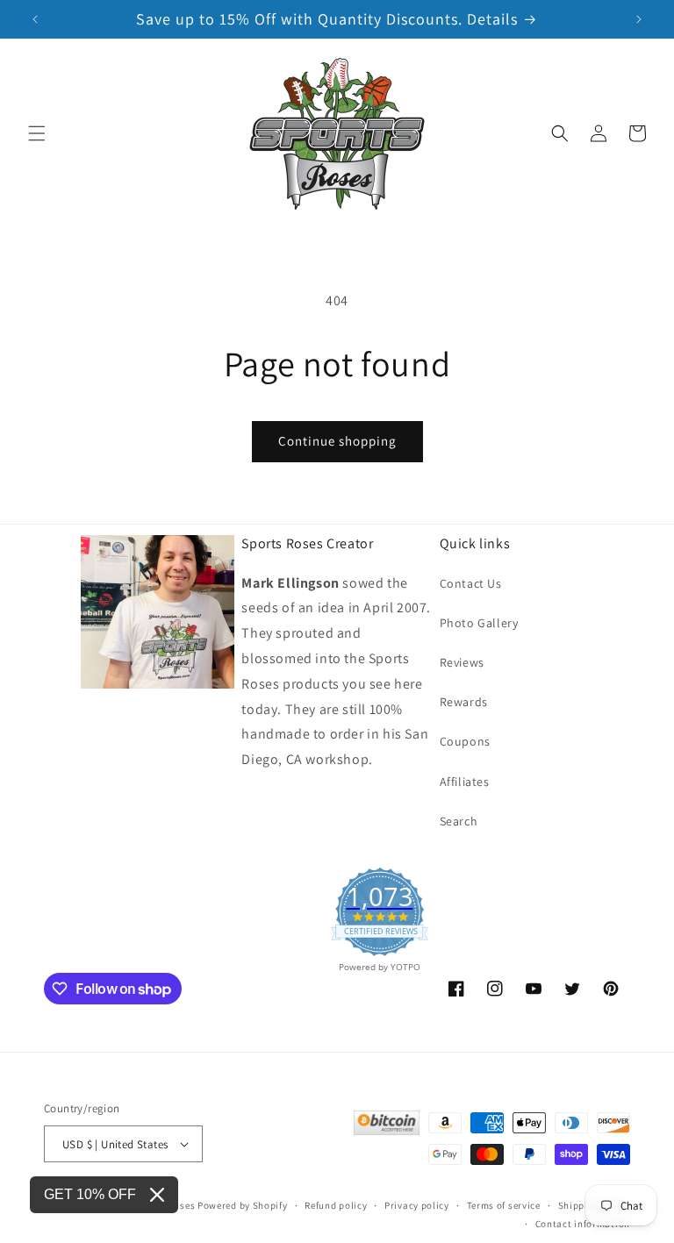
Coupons (465, 741)
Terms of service (504, 1205)
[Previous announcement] (35, 19)
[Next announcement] (639, 19)
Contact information (582, 1224)
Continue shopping (337, 440)
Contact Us (471, 583)
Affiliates (465, 781)
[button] (37, 133)
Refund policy (336, 1205)
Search (459, 821)
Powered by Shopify (242, 1205)
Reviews (462, 662)
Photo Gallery (479, 623)
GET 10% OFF (90, 1194)
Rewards (464, 702)
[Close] (157, 1195)
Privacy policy (416, 1205)
